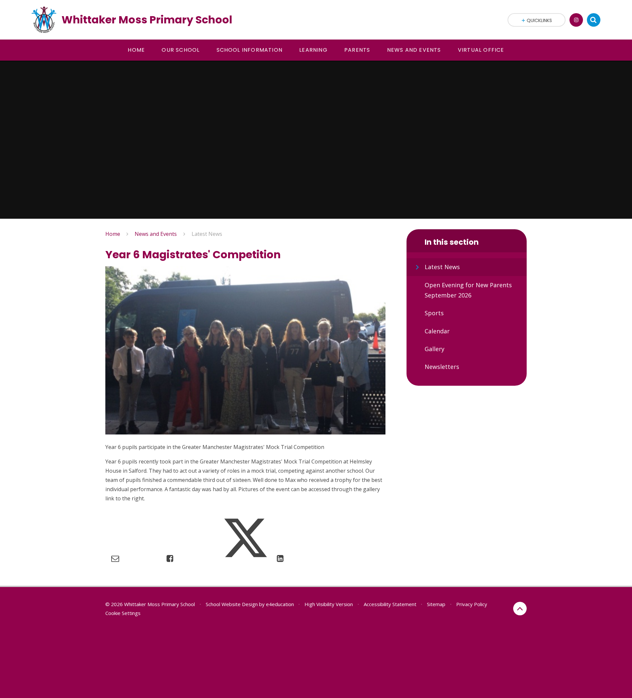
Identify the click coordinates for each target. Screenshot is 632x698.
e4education (280, 604)
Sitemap (436, 604)
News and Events (156, 233)
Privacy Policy (471, 604)
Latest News (207, 233)
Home (112, 233)
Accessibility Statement (390, 604)
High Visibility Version (328, 604)
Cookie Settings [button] (123, 613)
